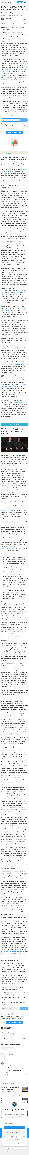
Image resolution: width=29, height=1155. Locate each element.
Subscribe (20, 2)
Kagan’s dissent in (10, 554)
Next (24, 1038)
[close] (24, 1102)
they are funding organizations (10, 951)
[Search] (26, 1083)
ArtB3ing (6, 1063)
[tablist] (7, 1048)
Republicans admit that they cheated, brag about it (10, 1088)
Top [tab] (3, 1083)
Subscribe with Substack (15, 1133)
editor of (21, 69)
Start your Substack (11, 1148)
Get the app (22, 1148)
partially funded (18, 402)
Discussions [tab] (12, 1083)
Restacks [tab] (11, 1049)
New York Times (8, 69)
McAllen (5, 346)
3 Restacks (18, 1028)
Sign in (26, 2)
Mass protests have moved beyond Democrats (9, 1099)
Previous (6, 1038)
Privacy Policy (17, 1139)
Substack (7, 1151)
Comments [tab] (4, 1049)
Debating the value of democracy (9, 1091)
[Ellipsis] (27, 1063)
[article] (14, 1091)
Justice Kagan (5, 548)
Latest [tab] (6, 1083)
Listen (25, 19)
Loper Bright (19, 554)
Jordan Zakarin (8, 18)
